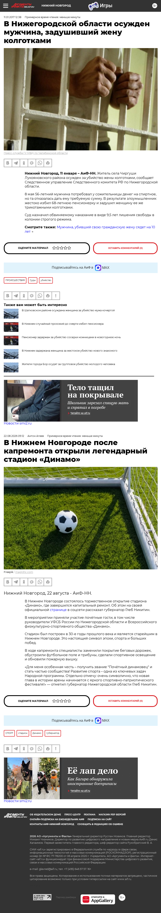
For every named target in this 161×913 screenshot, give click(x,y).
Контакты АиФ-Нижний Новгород (52, 824)
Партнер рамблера (66, 897)
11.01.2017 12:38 (12, 17)
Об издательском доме (45, 814)
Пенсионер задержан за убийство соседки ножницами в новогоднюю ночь (71, 337)
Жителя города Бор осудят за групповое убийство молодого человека (68, 364)
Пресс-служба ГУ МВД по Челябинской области (36, 153)
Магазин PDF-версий (112, 814)
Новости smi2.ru (18, 423)
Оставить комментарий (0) (125, 248)
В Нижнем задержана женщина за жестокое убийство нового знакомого (69, 350)
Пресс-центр (72, 814)
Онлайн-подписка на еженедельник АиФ (57, 819)
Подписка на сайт (100, 819)
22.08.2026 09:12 (14, 435)
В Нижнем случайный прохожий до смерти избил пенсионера (63, 323)
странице (58, 610)
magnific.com (24, 572)
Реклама (89, 814)
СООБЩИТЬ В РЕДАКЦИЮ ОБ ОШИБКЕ (100, 824)
